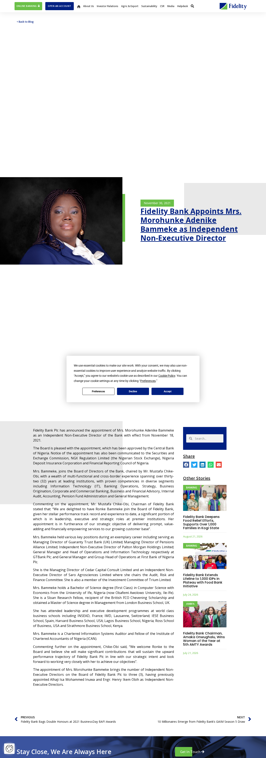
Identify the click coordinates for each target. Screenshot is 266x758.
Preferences (98, 391)
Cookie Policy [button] (166, 375)
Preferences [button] (148, 381)
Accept (167, 391)
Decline (133, 391)
